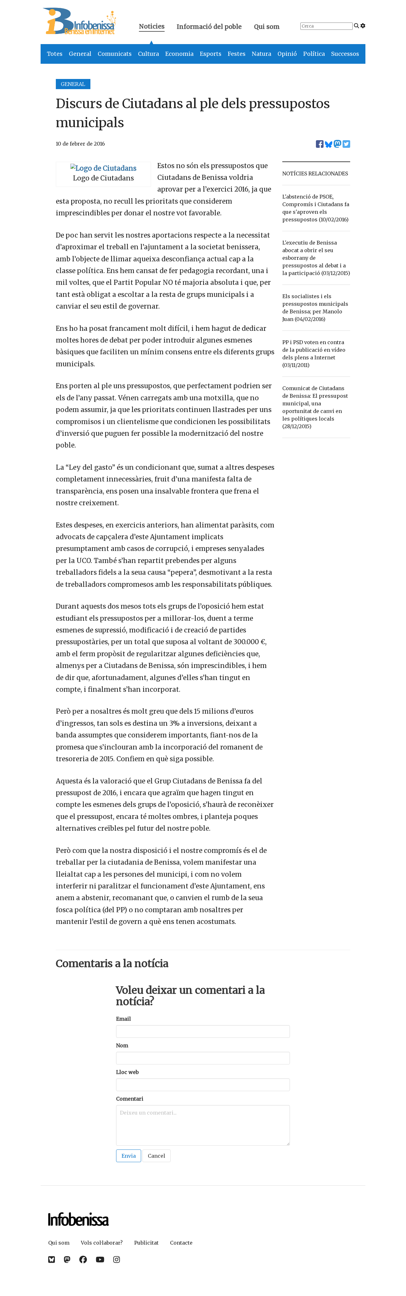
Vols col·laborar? (102, 1243)
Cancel (156, 1156)
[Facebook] (83, 1260)
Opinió (287, 53)
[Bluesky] (51, 1260)
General (80, 53)
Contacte (181, 1243)
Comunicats (115, 53)
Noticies (152, 27)
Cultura (148, 53)
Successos (345, 53)
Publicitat (146, 1243)
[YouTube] (100, 1260)
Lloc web (127, 1072)
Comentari (129, 1099)
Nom (122, 1045)
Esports (210, 53)
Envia (128, 1156)
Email (123, 1019)
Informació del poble (209, 26)
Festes (237, 53)
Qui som (267, 26)
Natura (261, 53)
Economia (179, 53)
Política (314, 53)
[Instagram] (116, 1260)
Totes (54, 53)
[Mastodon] (67, 1260)
